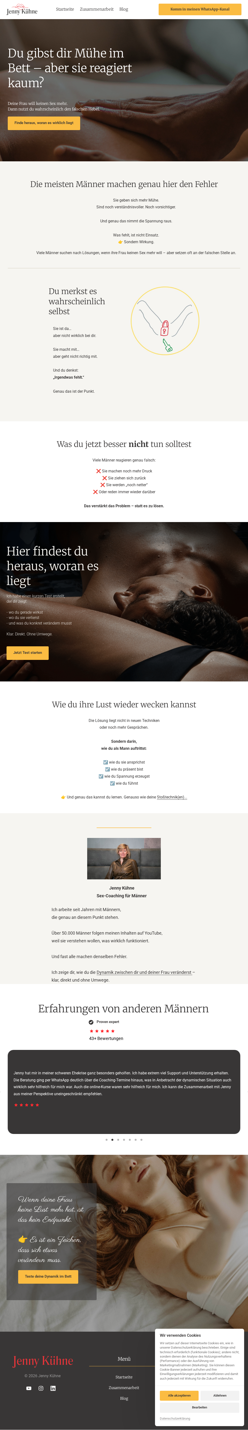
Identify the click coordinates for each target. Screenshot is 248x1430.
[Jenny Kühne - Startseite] (22, 9)
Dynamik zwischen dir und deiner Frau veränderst (144, 972)
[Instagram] (43, 1388)
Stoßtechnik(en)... (172, 797)
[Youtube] (31, 1388)
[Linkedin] (55, 1388)
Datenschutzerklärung (175, 1419)
